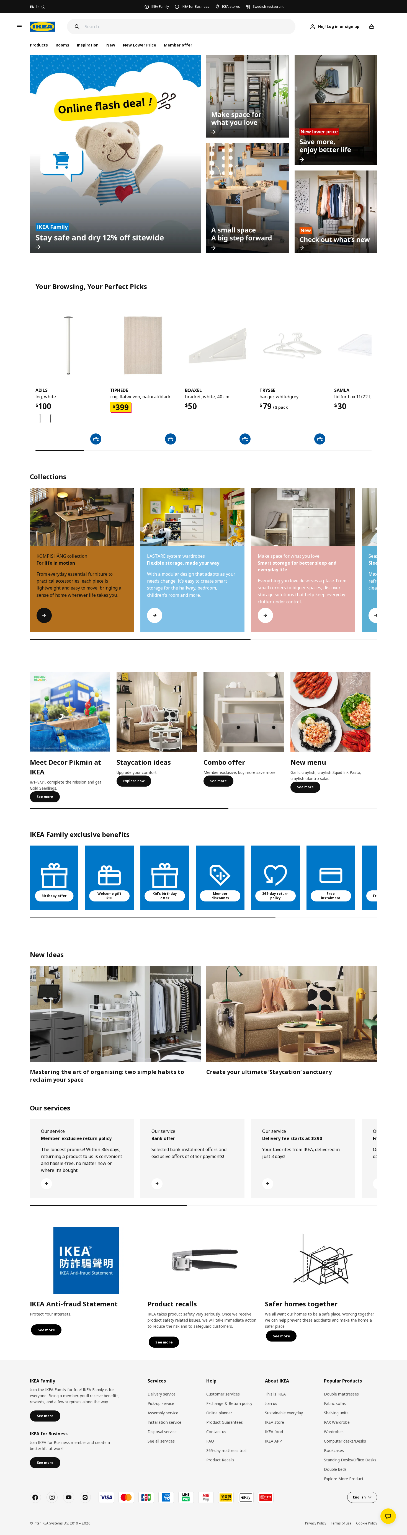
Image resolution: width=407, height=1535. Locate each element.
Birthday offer (54, 895)
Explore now (134, 781)
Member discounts (220, 896)
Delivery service (162, 1394)
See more (45, 796)
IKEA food (274, 1431)
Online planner (219, 1412)
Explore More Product (344, 1478)
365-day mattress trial (226, 1450)
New (110, 45)
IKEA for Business (195, 6)
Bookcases (334, 1450)
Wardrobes (334, 1431)
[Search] (77, 26)
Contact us (216, 1431)
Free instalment (331, 896)
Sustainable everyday (284, 1412)
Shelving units (336, 1412)
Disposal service (162, 1431)
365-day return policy (275, 896)
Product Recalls (220, 1459)
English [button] (359, 1497)
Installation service (164, 1422)
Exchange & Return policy (229, 1403)
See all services (161, 1441)
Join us (271, 1403)
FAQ (210, 1441)
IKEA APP (273, 1441)
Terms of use (341, 1523)
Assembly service (163, 1412)
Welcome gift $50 (109, 896)
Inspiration (88, 45)
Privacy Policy (315, 1523)
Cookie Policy (366, 1523)
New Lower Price (139, 45)
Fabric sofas (335, 1403)
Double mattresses (341, 1394)
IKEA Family (160, 6)
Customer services (223, 1394)
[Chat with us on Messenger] (388, 1516)
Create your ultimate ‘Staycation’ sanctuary (269, 1072)
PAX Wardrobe (337, 1422)
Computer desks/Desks (345, 1441)
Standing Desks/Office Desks (350, 1459)
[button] (377, 565)
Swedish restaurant (268, 6)
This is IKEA (275, 1394)
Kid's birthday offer (165, 896)
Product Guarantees (224, 1422)
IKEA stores (231, 6)
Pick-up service (161, 1403)
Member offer (178, 45)
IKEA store (274, 1422)
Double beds (335, 1469)
